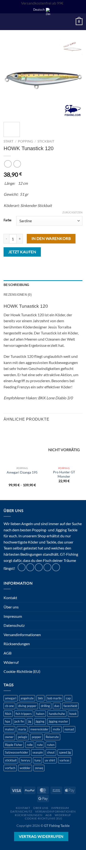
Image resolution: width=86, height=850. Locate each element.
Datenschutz (14, 625)
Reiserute (52, 737)
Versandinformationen (22, 634)
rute (40, 745)
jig (29, 721)
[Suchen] (14, 21)
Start (8, 141)
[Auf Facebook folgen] (22, 567)
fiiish (8, 714)
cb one (9, 706)
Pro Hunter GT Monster (64, 474)
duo (56, 706)
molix (56, 729)
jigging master (58, 721)
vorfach (10, 768)
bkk (40, 698)
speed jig (65, 752)
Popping (25, 141)
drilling (45, 706)
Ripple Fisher (13, 745)
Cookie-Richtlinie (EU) (22, 671)
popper (36, 737)
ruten (50, 745)
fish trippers (24, 714)
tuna (37, 760)
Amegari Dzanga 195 (22, 472)
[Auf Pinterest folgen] (47, 567)
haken (40, 714)
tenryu (25, 760)
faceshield (70, 706)
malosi (9, 729)
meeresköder (39, 729)
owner (9, 737)
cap (68, 698)
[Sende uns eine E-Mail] (39, 567)
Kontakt (10, 597)
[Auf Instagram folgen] (30, 567)
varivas (64, 760)
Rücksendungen (17, 643)
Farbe (7, 220)
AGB (7, 653)
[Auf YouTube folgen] (56, 567)
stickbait (11, 760)
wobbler (25, 768)
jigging (40, 721)
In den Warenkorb (51, 238)
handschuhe (57, 714)
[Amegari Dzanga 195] (22, 445)
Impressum (13, 616)
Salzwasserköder (16, 752)
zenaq (39, 768)
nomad (69, 729)
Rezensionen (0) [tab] (18, 294)
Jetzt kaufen (22, 252)
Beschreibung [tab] (16, 285)
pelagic (22, 737)
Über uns (11, 607)
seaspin (37, 752)
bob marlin (54, 698)
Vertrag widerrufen (41, 836)
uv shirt (50, 760)
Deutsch (39, 9)
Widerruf (11, 662)
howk (73, 714)
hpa (7, 721)
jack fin (19, 721)
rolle (30, 745)
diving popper (27, 706)
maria (22, 729)
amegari (10, 698)
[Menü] (6, 21)
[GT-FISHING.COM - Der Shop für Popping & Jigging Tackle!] (44, 21)
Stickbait (46, 141)
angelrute (27, 698)
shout (51, 752)
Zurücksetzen (72, 212)
